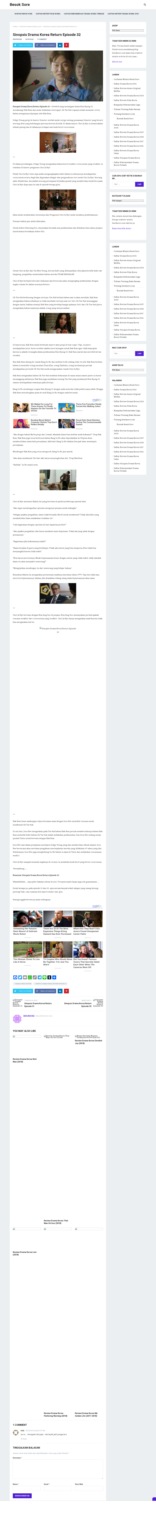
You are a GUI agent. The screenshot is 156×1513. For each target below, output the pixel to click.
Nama (16, 1484)
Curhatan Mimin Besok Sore (126, 79)
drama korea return (23, 984)
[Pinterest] (66, 45)
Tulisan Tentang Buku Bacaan (127, 109)
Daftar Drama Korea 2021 (125, 84)
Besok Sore (20, 4)
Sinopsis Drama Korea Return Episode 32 (51, 984)
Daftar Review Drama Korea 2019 (129, 132)
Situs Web (79, 1484)
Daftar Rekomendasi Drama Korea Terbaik (84, 14)
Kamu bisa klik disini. (121, 228)
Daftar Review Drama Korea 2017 (128, 141)
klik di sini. (117, 62)
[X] (154, 1499)
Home (15, 26)
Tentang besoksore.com (124, 114)
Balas (25, 1439)
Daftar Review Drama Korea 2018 (129, 137)
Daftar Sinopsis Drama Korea (127, 158)
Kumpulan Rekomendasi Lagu (127, 105)
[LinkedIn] (60, 45)
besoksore (17, 39)
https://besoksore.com (44, 1016)
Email (47, 1484)
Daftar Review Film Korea (48, 14)
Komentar (17, 1458)
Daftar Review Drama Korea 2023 (123, 14)
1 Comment (42, 39)
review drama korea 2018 (30, 26)
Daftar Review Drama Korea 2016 (129, 146)
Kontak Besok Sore (23, 14)
